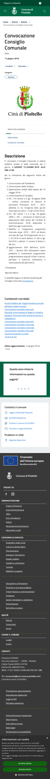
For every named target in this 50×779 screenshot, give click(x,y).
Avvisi (8, 628)
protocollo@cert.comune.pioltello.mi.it (23, 676)
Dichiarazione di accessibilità (18, 731)
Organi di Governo (14, 505)
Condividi (9, 66)
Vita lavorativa (12, 550)
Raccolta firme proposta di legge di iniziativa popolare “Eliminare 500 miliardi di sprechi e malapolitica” (24, 315)
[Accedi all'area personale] (40, 3)
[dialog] (25, 757)
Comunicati (11, 624)
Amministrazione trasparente (19, 715)
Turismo (9, 567)
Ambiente (10, 595)
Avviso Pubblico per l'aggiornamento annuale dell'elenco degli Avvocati (24, 305)
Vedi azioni (22, 66)
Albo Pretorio (11, 719)
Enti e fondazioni (13, 518)
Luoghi (9, 639)
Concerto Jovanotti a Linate (16, 333)
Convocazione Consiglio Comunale (19, 324)
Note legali (10, 727)
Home (5, 21)
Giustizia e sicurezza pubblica (18, 587)
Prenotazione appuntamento (18, 690)
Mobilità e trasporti (14, 571)
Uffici (8, 514)
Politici (9, 522)
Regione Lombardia (12, 3)
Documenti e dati (13, 530)
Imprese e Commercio (15, 554)
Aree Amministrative (15, 509)
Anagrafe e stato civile (15, 542)
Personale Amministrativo (17, 526)
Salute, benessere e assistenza (19, 599)
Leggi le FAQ (11, 699)
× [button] (47, 738)
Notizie (24, 21)
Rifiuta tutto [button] (25, 769)
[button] (25, 775)
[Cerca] (44, 11)
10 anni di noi (11, 336)
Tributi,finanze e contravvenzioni (20, 591)
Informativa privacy (14, 723)
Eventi (9, 643)
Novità (15, 21)
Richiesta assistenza (15, 703)
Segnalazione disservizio (16, 695)
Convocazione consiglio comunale (19, 309)
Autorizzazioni (12, 603)
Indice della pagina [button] (16, 129)
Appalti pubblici (12, 558)
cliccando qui (27, 280)
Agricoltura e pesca (14, 607)
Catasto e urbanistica (15, 563)
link (10, 758)
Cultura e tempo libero (15, 546)
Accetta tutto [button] (24, 763)
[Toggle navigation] (5, 10)
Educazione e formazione (17, 583)
